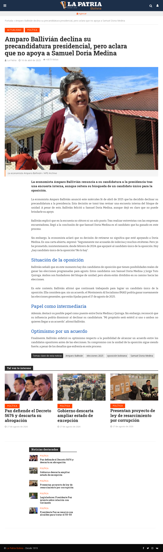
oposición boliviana (117, 355)
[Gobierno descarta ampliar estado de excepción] (81, 387)
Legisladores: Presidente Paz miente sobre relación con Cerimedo (56, 500)
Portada (9, 20)
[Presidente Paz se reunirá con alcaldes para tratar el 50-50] (33, 510)
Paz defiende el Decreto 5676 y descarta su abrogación (28, 415)
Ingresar (82, 13)
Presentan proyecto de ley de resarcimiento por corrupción (132, 415)
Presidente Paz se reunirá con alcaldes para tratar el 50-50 (56, 513)
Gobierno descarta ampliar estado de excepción (75, 415)
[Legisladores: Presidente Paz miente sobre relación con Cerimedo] (33, 496)
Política (32, 29)
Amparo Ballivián (74, 355)
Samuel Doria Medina (142, 355)
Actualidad (14, 29)
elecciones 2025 (95, 355)
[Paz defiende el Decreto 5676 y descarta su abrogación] (29, 387)
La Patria (11, 60)
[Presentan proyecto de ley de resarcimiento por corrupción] (134, 387)
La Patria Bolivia (15, 548)
